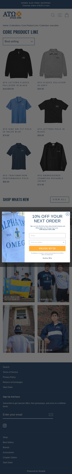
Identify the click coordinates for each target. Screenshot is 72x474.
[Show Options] (64, 242)
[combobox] (47, 242)
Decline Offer (47, 258)
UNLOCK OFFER (47, 248)
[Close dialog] (67, 214)
